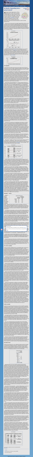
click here (24, 227)
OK (7, 230)
